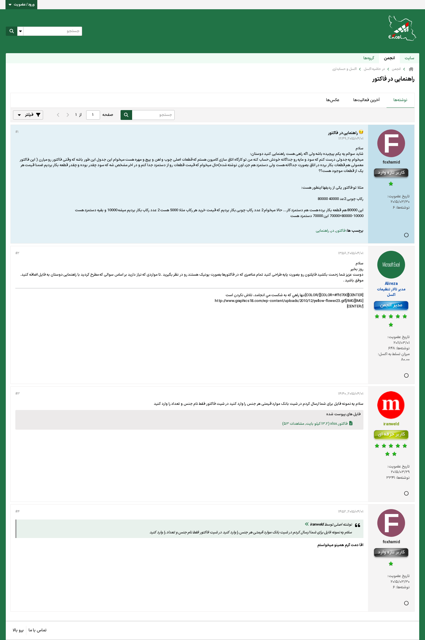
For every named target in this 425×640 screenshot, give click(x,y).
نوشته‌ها (400, 100)
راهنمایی (322, 231)
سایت (409, 58)
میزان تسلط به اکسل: (394, 354)
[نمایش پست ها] (307, 525)
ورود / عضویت (24, 4)
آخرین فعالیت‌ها (366, 100)
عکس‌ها (332, 100)
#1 (16, 132)
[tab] (400, 100)
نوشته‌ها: (403, 208)
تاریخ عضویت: (398, 196)
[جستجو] (11, 31)
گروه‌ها (368, 58)
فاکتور (340, 231)
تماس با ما (38, 630)
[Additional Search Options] (20, 31)
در (332, 231)
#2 (17, 253)
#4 (17, 511)
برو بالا (18, 630)
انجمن (389, 58)
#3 (17, 393)
